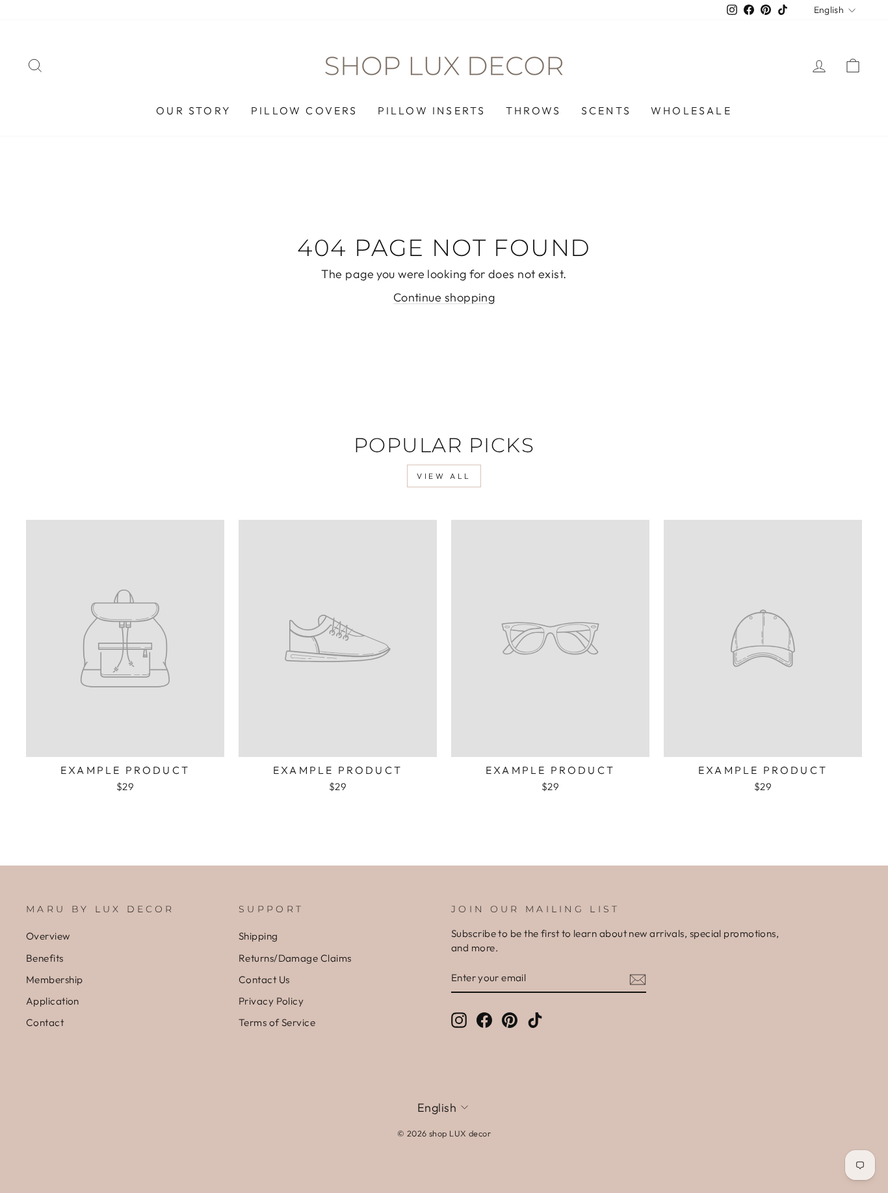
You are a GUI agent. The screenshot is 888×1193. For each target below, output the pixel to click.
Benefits (45, 958)
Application (52, 1001)
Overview (48, 936)
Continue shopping (444, 297)
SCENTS (606, 110)
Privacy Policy (271, 1001)
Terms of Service (277, 1022)
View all (444, 476)
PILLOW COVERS (304, 110)
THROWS (534, 110)
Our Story (193, 110)
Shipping (258, 936)
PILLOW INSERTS (432, 110)
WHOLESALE (691, 110)
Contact (45, 1022)
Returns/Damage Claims (295, 958)
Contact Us (264, 979)
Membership (54, 979)
